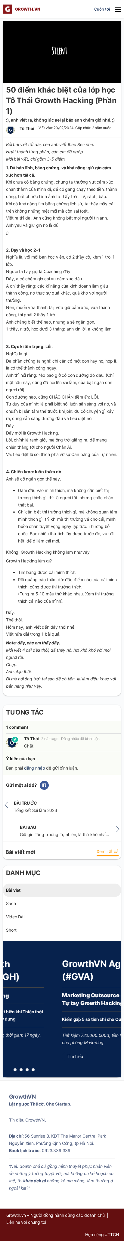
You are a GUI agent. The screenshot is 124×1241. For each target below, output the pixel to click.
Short (11, 930)
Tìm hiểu (47, 1056)
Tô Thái (31, 738)
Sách (11, 903)
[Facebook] (44, 785)
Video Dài (15, 916)
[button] (15, 1069)
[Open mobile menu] (118, 9)
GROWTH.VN (27, 9)
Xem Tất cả (107, 851)
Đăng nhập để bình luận (80, 738)
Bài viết (13, 890)
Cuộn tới (102, 9)
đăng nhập (34, 767)
